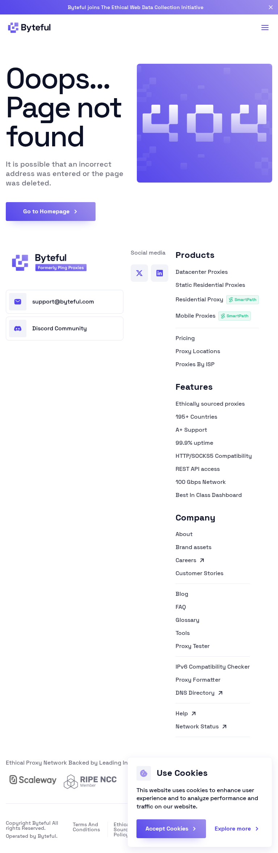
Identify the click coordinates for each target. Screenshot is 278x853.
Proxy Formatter (198, 680)
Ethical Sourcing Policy (125, 829)
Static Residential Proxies (210, 285)
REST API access (198, 469)
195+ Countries (196, 417)
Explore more (233, 828)
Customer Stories (199, 573)
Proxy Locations (198, 351)
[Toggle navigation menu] (265, 27)
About (184, 534)
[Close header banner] (271, 7)
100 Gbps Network (201, 482)
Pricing (185, 338)
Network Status (197, 727)
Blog (182, 594)
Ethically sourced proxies (210, 404)
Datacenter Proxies (202, 272)
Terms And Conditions (86, 827)
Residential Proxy (216, 299)
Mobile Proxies (212, 315)
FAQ (181, 607)
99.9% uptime (194, 443)
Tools (183, 633)
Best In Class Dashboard (209, 495)
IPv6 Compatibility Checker (213, 667)
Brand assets (193, 547)
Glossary (187, 620)
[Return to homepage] (47, 262)
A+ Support (191, 430)
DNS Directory (195, 693)
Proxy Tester (193, 646)
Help (182, 713)
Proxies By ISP (195, 364)
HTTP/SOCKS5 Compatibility (214, 456)
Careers (186, 560)
